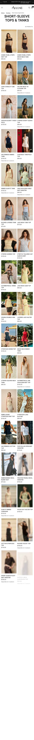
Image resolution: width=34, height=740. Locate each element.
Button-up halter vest (23, 610)
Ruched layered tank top (8, 223)
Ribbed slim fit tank (8, 188)
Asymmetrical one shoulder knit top (23, 381)
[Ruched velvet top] (25, 529)
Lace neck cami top (24, 286)
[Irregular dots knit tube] (9, 727)
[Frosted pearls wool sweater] (25, 464)
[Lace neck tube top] (25, 208)
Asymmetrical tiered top (8, 286)
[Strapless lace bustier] (25, 400)
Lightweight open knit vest (7, 610)
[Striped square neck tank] (9, 367)
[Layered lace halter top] (25, 303)
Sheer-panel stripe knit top (8, 56)
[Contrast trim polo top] (25, 140)
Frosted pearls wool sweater (24, 479)
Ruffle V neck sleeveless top (22, 576)
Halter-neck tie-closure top (23, 87)
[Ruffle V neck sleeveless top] (25, 562)
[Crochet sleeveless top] (9, 663)
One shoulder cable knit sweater (24, 189)
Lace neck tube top (24, 222)
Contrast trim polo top (24, 155)
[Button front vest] (25, 663)
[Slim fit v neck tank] (25, 727)
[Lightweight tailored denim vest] (9, 695)
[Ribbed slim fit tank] (9, 174)
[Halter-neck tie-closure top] (25, 73)
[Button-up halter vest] (25, 595)
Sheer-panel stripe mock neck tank (24, 56)
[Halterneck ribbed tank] (9, 140)
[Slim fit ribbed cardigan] (9, 495)
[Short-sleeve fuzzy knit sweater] (9, 562)
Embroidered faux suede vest (7, 644)
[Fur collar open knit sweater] (25, 432)
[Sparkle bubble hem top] (9, 303)
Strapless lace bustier (22, 415)
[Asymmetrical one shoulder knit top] (25, 366)
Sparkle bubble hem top (8, 318)
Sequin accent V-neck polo (9, 121)
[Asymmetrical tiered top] (9, 272)
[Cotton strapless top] (9, 529)
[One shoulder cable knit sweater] (25, 174)
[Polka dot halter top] (25, 495)
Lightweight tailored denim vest (8, 710)
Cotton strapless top (7, 544)
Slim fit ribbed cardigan (6, 510)
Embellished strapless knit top (8, 415)
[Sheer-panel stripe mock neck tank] (25, 41)
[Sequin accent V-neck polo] (9, 107)
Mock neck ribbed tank (23, 350)
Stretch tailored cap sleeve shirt (25, 255)
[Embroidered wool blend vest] (9, 464)
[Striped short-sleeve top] (25, 107)
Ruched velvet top (24, 543)
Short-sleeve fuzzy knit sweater (8, 576)
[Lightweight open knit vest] (9, 595)
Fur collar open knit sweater (24, 447)
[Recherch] (29, 7)
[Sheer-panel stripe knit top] (9, 41)
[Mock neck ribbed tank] (25, 335)
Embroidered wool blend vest (7, 479)
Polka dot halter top (25, 509)
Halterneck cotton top (8, 447)
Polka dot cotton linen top (23, 644)
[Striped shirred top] (9, 240)
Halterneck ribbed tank (7, 155)
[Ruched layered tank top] (9, 208)
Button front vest (24, 677)
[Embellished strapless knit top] (9, 400)
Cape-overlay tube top (8, 87)
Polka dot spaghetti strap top (24, 710)
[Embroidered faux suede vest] (9, 629)
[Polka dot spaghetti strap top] (25, 695)
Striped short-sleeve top (24, 121)
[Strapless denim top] (9, 335)
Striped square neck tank (8, 381)
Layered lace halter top (24, 318)
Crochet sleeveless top (8, 678)
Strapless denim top (8, 349)
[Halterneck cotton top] (9, 432)
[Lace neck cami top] (25, 272)
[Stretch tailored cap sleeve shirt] (25, 240)
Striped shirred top (8, 254)
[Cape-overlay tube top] (9, 72)
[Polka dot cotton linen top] (25, 629)
